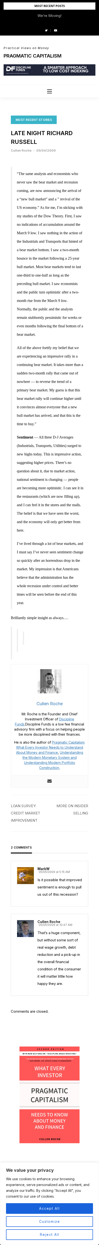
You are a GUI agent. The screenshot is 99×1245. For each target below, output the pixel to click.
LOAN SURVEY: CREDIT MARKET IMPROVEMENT (25, 813)
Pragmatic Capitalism (33, 56)
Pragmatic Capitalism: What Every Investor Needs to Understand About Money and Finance (50, 747)
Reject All (49, 1234)
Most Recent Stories (34, 120)
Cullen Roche (21, 150)
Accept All (49, 1208)
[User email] (49, 781)
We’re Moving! (49, 15)
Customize (49, 1221)
